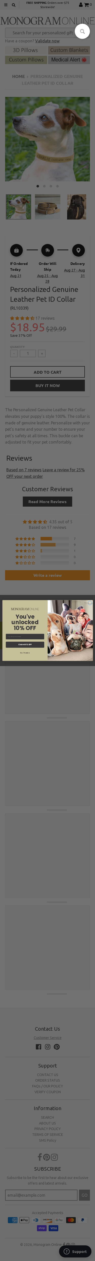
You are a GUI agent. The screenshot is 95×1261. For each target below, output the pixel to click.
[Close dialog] (90, 603)
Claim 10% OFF (25, 644)
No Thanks (25, 652)
